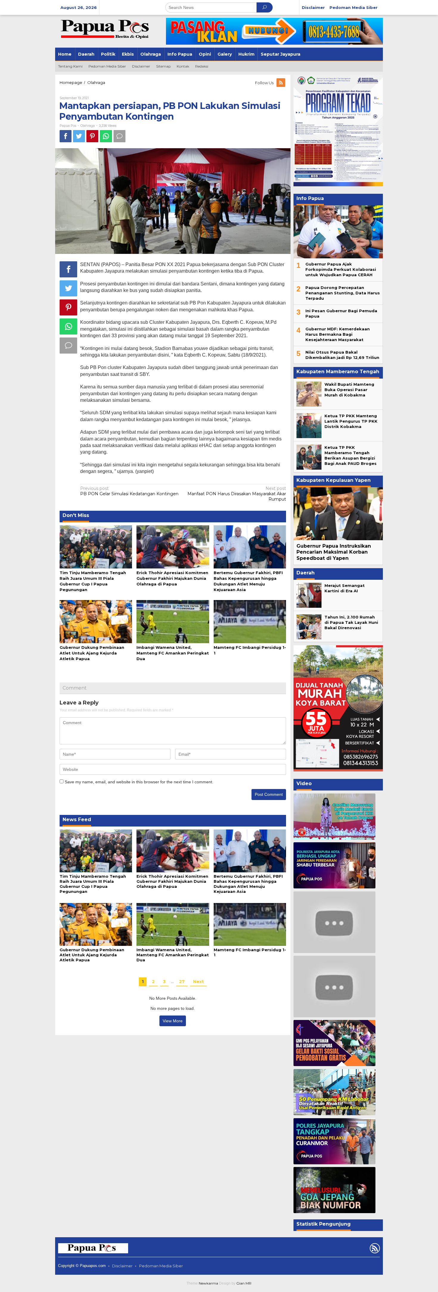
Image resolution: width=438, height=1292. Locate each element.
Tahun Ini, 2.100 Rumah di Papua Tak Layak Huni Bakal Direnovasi (351, 622)
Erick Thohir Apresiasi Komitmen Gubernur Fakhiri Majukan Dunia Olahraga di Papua (172, 578)
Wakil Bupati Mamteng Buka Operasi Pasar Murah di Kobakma (349, 389)
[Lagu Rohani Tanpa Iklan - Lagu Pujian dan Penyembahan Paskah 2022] (334, 986)
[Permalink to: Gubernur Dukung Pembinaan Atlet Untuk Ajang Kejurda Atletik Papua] (96, 621)
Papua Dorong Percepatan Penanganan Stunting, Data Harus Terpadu (342, 293)
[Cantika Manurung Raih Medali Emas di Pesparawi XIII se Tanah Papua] (334, 816)
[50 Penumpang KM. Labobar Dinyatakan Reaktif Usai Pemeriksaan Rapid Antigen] (334, 1092)
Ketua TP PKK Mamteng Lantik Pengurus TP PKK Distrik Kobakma (351, 421)
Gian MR (243, 1283)
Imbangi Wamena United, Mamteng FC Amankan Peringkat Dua (172, 653)
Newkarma (208, 1283)
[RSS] (281, 82)
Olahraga (87, 126)
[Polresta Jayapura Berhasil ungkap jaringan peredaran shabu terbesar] (334, 865)
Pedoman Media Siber (161, 1265)
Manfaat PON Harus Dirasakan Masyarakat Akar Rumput (236, 494)
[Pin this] (92, 136)
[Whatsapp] (106, 136)
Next (198, 981)
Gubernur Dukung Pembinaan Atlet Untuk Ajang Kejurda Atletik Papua (92, 653)
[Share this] (66, 136)
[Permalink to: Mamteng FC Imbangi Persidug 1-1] (250, 621)
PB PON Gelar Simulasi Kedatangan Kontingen (129, 491)
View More (173, 1020)
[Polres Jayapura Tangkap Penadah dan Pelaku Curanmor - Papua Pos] (334, 1141)
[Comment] (119, 136)
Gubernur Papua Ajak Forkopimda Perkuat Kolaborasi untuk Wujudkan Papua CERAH (340, 269)
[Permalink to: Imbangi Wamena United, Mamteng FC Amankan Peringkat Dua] (172, 621)
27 (182, 981)
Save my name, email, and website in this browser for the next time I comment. (139, 781)
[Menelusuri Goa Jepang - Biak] (334, 1190)
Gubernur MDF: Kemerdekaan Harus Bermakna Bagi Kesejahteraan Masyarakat (337, 334)
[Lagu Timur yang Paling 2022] (334, 922)
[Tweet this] (79, 136)
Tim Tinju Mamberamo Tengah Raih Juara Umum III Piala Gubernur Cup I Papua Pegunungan (93, 884)
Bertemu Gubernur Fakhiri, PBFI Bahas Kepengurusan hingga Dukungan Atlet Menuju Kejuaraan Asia (248, 884)
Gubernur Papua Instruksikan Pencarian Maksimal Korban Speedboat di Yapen (333, 552)
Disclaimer (122, 1265)
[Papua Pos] (105, 28)
